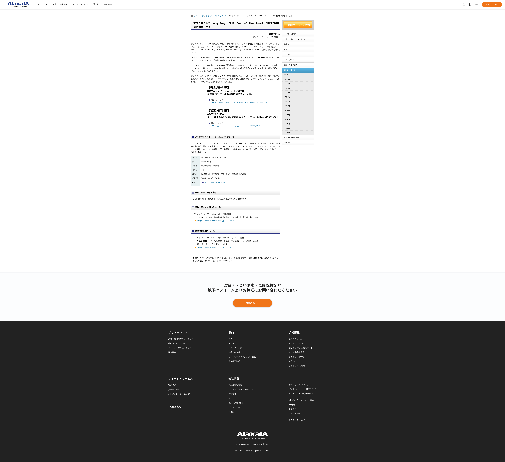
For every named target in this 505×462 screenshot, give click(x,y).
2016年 (287, 79)
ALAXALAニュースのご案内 (301, 400)
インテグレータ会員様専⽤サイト (303, 394)
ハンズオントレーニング (179, 394)
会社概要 (287, 44)
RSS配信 (292, 405)
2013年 (287, 93)
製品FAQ (292, 361)
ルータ (231, 343)
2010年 (287, 106)
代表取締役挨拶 (290, 34)
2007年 (287, 119)
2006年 (287, 124)
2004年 (287, 133)
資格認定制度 (174, 390)
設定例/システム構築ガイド (301, 348)
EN (477, 4)
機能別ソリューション (178, 343)
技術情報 (63, 4)
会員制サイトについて (298, 385)
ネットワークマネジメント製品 (242, 357)
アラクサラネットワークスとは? (296, 39)
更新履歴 (292, 409)
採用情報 (287, 55)
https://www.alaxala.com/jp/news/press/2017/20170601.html (240, 102)
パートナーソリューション (180, 348)
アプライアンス (235, 348)
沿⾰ (231, 398)
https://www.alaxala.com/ (215, 182)
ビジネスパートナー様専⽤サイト (303, 389)
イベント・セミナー (291, 137)
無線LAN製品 (235, 352)
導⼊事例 (172, 352)
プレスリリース (220, 16)
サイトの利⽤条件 (241, 444)
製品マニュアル (295, 339)
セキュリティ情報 (296, 357)
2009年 (287, 110)
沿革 (285, 49)
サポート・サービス (79, 4)
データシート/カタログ (299, 343)
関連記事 (287, 143)
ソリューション (43, 4)
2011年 (287, 102)
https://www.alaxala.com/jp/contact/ (215, 221)
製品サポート (174, 385)
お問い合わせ (294, 414)
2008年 (287, 115)
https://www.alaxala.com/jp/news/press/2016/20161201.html (240, 126)
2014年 (287, 88)
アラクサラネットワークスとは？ (243, 390)
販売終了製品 (234, 361)
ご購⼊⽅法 (96, 4)
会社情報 (108, 4)
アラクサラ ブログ (297, 420)
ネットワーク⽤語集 (297, 366)
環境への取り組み (290, 65)
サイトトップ (199, 16)
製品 (55, 4)
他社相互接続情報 (296, 352)
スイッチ (232, 339)
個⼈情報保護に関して (262, 444)
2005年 (287, 128)
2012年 (287, 97)
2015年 (287, 84)
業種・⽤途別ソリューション (181, 339)
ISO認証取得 (289, 60)
